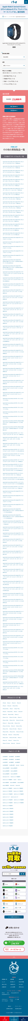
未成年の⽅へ (12, 984)
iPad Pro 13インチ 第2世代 (8, 794)
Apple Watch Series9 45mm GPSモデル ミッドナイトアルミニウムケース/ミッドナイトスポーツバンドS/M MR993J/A (13, 483)
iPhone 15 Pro (12, 731)
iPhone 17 (20, 737)
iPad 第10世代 (5, 765)
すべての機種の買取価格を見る (14, 917)
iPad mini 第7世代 (14, 773)
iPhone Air (13, 743)
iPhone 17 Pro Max (6, 743)
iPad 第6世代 (17, 759)
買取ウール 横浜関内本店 (14, 118)
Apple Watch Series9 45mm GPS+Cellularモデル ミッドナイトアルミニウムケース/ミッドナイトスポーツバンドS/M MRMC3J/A (13, 388)
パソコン (11, 999)
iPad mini (22, 765)
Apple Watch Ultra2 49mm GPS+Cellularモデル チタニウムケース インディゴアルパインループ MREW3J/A (13, 162)
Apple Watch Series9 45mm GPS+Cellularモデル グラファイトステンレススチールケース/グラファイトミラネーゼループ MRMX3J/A (13, 273)
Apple (14, 881)
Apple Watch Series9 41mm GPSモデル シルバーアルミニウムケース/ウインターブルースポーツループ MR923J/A (13, 682)
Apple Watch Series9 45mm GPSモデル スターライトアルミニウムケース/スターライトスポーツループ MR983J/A (13, 460)
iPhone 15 (20, 728)
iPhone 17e (5, 740)
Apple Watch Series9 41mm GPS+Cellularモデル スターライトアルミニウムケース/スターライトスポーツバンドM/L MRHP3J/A (13, 595)
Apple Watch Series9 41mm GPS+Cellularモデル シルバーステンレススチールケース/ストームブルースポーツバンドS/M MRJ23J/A (13, 589)
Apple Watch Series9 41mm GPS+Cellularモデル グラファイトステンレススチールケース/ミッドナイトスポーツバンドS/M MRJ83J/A (13, 534)
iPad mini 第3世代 (14, 768)
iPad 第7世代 (5, 762)
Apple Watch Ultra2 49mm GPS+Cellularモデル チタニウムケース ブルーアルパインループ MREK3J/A (13, 225)
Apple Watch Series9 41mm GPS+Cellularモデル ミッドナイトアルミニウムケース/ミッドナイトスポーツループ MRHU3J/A (13, 643)
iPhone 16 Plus (16, 734)
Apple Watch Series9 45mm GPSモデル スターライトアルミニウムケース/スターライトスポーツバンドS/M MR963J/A (13, 455)
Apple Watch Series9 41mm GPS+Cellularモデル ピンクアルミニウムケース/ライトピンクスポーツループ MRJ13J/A (13, 625)
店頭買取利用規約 (9, 1008)
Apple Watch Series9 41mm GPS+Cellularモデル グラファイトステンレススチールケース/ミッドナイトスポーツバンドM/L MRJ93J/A (13, 528)
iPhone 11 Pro (5, 717)
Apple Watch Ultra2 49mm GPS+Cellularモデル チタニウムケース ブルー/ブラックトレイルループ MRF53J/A (13, 211)
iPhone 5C (14, 703)
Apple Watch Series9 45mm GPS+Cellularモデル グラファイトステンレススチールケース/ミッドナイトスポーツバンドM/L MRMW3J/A (13, 279)
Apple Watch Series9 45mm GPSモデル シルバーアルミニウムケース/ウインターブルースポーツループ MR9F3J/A (13, 433)
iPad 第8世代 (11, 762)
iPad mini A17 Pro (6, 776)
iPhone (3, 992)
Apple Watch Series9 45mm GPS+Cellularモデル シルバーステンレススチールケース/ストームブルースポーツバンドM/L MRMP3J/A (13, 334)
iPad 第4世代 (5, 759)
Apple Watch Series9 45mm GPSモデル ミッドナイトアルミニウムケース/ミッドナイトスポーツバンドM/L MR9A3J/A (13, 478)
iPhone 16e (5, 734)
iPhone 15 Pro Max (19, 731)
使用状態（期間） (6, 53)
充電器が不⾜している (9, 78)
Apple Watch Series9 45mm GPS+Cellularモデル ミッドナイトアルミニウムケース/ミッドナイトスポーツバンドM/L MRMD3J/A (13, 382)
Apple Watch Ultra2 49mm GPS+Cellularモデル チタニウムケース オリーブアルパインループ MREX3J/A (13, 184)
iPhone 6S (9, 705)
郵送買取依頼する (14, 110)
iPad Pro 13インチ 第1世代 (8, 825)
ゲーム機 (17, 999)
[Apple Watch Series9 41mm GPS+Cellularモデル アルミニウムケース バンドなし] (14, 32)
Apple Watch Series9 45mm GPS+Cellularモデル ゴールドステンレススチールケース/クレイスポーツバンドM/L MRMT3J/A (13, 291)
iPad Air (15, 779)
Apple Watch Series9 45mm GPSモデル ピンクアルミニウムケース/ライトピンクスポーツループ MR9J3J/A (13, 474)
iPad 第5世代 (11, 759)
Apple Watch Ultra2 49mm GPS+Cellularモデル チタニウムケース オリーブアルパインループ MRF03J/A (13, 175)
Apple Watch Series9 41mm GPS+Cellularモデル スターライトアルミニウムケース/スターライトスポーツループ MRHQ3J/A (13, 607)
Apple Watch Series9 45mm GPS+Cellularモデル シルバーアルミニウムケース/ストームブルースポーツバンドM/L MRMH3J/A (13, 315)
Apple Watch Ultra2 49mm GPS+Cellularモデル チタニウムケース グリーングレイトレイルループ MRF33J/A (13, 202)
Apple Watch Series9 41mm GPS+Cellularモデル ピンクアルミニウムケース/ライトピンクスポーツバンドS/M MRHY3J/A (13, 619)
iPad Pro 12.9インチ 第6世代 (8, 823)
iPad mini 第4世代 (6, 771)
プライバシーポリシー (18, 1006)
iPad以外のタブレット (6, 994)
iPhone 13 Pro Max (6, 726)
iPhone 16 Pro (5, 737)
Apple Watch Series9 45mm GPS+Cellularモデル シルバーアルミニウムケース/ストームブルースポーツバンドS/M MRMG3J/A (13, 322)
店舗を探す (21, 979)
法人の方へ (21, 984)
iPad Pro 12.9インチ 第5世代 (8, 820)
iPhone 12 (20, 717)
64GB (14, 47)
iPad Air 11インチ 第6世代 (7, 788)
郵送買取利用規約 (18, 1008)
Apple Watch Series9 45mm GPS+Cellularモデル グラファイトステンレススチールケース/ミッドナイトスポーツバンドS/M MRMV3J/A (13, 285)
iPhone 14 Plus (19, 726)
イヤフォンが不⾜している (10, 84)
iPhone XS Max (10, 714)
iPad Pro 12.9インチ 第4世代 (8, 817)
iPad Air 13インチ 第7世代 (18, 791)
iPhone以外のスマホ (15, 992)
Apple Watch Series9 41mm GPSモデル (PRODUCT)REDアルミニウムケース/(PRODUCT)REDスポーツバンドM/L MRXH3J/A (13, 671)
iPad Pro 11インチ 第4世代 (19, 802)
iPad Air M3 (18, 785)
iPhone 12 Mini (5, 720)
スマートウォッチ (5, 1001)
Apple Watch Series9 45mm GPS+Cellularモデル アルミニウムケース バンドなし (13, 238)
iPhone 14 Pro (5, 728)
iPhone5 (4, 703)
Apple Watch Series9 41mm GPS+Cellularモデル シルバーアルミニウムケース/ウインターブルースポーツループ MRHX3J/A (13, 559)
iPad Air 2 (19, 779)
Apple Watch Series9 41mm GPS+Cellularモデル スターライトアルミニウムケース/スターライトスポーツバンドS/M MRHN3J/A (13, 601)
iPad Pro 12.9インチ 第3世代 (8, 814)
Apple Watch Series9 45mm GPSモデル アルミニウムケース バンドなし (13, 399)
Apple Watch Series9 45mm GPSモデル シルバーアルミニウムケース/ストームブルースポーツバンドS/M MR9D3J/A (13, 445)
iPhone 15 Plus (5, 731)
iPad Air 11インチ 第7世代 (7, 791)
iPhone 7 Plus (17, 708)
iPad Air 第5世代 (6, 785)
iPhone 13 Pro (17, 723)
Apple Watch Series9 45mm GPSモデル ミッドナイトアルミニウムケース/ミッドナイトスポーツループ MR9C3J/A (13, 487)
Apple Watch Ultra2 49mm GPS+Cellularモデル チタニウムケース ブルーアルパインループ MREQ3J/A (13, 216)
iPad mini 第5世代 (14, 771)
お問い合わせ (21, 987)
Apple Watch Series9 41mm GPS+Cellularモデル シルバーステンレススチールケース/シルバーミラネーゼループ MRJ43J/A (13, 577)
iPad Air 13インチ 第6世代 (18, 788)
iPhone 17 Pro (16, 740)
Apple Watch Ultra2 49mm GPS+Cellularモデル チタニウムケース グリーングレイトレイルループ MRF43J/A (13, 198)
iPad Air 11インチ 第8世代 (15, 776)
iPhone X (15, 711)
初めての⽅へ (4, 984)
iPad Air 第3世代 (13, 782)
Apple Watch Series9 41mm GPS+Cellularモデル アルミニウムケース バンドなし (13, 492)
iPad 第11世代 (12, 765)
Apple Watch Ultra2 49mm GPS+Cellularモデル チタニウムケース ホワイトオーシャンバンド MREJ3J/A (13, 233)
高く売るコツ (12, 981)
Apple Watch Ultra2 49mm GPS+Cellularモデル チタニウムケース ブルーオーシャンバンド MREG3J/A (13, 229)
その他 (14, 900)
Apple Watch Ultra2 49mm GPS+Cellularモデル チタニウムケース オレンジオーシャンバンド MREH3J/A (13, 193)
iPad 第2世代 (11, 756)
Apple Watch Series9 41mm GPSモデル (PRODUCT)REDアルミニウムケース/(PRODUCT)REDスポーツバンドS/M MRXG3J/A (13, 677)
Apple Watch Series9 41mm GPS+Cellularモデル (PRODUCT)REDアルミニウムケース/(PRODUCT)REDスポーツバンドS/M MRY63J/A (13, 516)
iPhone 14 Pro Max (12, 728)
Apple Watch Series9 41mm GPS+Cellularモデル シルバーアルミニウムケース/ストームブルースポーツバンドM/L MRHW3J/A (13, 565)
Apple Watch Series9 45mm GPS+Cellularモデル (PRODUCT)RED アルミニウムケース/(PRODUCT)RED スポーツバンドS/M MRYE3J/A (13, 267)
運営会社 (9, 1006)
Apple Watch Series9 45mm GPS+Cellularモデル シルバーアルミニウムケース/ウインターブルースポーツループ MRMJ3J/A (13, 309)
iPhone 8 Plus (10, 711)
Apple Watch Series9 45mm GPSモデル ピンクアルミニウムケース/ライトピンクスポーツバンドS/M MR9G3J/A (13, 469)
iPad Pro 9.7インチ (6, 797)
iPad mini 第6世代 (6, 773)
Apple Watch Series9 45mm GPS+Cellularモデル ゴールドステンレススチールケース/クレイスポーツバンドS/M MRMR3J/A (13, 297)
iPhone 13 (5, 723)
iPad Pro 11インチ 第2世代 (19, 799)
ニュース (3, 981)
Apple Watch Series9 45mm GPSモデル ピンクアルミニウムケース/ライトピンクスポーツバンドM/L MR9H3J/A (13, 465)
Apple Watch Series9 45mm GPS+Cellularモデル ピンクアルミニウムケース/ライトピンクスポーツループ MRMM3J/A (13, 376)
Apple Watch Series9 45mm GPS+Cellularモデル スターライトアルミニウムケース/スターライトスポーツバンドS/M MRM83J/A (13, 352)
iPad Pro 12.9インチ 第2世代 (8, 811)
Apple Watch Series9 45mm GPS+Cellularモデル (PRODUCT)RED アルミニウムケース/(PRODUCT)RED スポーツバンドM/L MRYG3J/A (13, 261)
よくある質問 (12, 987)
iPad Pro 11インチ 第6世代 (19, 794)
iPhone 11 (17, 714)
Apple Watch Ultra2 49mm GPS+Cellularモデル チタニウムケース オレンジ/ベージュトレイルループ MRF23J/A (13, 189)
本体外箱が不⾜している (10, 76)
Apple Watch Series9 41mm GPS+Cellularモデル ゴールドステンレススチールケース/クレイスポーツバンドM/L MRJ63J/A (13, 540)
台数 (3, 62)
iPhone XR (20, 711)
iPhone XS (5, 714)
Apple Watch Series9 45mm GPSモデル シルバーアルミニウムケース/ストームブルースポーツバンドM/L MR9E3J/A (13, 439)
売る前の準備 (21, 981)
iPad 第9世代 (17, 762)
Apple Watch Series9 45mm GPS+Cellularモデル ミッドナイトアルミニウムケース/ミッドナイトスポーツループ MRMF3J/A (13, 394)
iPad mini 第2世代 (6, 768)
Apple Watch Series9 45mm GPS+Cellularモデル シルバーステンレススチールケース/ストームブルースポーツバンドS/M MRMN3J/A (13, 340)
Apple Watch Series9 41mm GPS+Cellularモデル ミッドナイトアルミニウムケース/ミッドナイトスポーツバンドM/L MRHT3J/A (13, 631)
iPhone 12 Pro (12, 720)
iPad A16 (17, 765)
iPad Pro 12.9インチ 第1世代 (8, 808)
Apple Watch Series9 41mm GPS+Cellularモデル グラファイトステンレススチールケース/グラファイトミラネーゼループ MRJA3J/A (13, 522)
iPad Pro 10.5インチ (14, 797)
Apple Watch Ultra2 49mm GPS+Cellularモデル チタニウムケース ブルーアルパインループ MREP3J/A (13, 220)
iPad (8, 992)
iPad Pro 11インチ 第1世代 (8, 799)
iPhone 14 (13, 726)
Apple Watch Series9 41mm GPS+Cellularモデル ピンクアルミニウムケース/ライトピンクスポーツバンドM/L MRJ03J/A (13, 613)
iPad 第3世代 (17, 756)
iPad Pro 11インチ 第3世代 (8, 802)
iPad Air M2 (12, 785)
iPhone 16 (10, 734)
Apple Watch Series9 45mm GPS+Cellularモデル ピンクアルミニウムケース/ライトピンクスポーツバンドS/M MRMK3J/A (13, 370)
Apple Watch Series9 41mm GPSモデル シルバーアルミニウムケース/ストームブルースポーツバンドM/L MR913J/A (13, 688)
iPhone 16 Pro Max (12, 737)
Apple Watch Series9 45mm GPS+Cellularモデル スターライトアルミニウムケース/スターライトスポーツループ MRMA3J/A (13, 358)
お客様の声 (4, 987)
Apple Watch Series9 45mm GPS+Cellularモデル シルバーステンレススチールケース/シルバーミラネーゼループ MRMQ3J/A (13, 328)
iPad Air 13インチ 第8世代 (7, 779)
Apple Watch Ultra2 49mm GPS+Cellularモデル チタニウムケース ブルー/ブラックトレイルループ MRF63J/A (13, 207)
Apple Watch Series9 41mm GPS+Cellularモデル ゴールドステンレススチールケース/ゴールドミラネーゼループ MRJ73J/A (13, 553)
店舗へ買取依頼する (14, 106)
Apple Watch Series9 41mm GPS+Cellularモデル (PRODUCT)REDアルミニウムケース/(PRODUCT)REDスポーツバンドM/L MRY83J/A (13, 510)
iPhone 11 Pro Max (12, 717)
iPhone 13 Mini (10, 723)
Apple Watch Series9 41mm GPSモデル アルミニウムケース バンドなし (13, 648)
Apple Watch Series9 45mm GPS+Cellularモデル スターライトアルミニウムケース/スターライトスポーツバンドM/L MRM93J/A (13, 346)
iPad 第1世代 (5, 756)
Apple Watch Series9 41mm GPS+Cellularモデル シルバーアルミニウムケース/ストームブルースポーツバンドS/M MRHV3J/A (13, 571)
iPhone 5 (9, 703)
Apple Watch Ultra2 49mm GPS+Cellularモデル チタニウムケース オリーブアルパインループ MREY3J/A (13, 180)
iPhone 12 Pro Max (19, 720)
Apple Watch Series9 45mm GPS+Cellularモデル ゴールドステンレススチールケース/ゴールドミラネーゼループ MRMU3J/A (13, 303)
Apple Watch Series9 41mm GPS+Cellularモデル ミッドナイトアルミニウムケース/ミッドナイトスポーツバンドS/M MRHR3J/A (13, 637)
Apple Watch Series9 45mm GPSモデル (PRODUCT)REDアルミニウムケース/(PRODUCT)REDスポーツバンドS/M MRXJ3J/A (13, 428)
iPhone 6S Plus (5, 708)
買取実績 (12, 979)
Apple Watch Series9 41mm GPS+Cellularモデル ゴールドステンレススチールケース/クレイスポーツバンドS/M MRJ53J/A (13, 547)
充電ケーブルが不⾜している (11, 81)
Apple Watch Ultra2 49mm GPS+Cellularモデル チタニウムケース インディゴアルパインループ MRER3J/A (13, 171)
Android (14, 887)
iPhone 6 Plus (15, 705)
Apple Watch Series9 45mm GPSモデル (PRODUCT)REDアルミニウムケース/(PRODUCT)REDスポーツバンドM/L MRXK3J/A (13, 422)
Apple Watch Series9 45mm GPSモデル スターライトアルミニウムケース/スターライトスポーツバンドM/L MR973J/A (13, 450)
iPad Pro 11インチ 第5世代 (8, 805)
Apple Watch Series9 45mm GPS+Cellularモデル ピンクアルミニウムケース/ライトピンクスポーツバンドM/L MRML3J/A (13, 364)
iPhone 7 (11, 708)
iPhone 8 (4, 711)
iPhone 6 (4, 705)
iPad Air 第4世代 (21, 782)
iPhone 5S (19, 703)
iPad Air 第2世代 (6, 782)
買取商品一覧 (4, 979)
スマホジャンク (4, 999)
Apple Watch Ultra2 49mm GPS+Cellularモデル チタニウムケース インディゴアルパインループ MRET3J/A (13, 167)
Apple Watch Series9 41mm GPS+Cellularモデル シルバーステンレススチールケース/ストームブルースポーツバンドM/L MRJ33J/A (13, 583)
